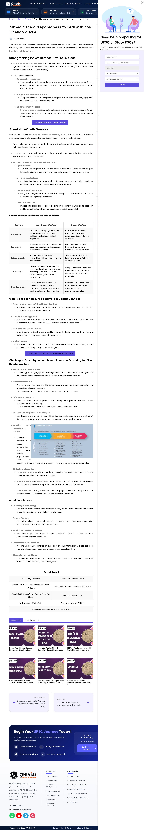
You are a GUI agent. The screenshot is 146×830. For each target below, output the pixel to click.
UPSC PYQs (73, 802)
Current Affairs (24, 19)
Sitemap (89, 828)
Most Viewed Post (32, 620)
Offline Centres (72, 4)
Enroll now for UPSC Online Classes (50, 122)
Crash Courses (53, 781)
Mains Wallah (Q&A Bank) (78, 798)
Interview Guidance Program (52, 805)
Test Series (55, 4)
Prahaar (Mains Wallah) (78, 794)
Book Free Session (86, 748)
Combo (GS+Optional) (50, 786)
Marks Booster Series (77, 789)
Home (11, 19)
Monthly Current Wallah (77, 785)
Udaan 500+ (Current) (77, 781)
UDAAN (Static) (74, 776)
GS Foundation (52, 776)
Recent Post (16, 620)
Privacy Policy (58, 828)
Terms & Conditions (75, 828)
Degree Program (53, 795)
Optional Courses (53, 791)
